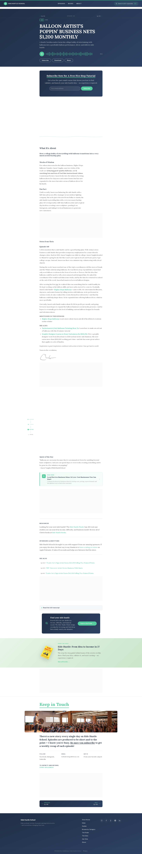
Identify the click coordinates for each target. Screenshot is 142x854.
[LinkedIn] (119, 820)
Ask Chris (85, 839)
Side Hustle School (28, 820)
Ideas (83, 823)
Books (70, 3)
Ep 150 (99, 16)
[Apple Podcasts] (110, 820)
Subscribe (45, 60)
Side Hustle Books (59, 532)
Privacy (85, 851)
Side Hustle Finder (77, 527)
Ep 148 (43, 16)
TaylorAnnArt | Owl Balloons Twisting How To (60, 328)
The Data (85, 836)
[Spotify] (115, 820)
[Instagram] (101, 820)
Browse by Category (88, 829)
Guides (84, 826)
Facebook (43, 757)
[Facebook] (106, 820)
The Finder (85, 832)
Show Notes (86, 820)
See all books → (64, 662)
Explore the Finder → (87, 623)
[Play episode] (42, 54)
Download (57, 60)
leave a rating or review (88, 547)
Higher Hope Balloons (63, 290)
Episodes (61, 3)
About (78, 3)
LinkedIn (43, 759)
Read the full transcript (51, 608)
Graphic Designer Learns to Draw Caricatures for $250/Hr (64, 334)
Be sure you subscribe (82, 742)
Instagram (50, 757)
